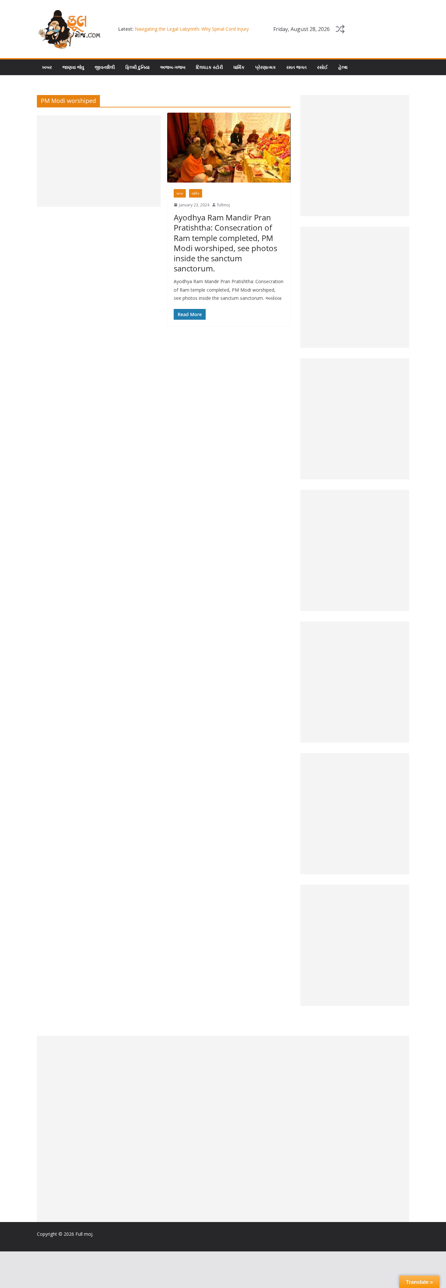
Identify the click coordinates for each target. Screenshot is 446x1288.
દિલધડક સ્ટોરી (209, 67)
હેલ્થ (343, 67)
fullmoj (223, 205)
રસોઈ (322, 67)
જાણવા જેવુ (73, 67)
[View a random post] (340, 29)
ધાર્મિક (239, 67)
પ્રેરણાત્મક (265, 67)
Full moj (83, 1234)
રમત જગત (296, 67)
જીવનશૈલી (105, 67)
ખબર (47, 67)
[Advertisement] (99, 161)
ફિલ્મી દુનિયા (137, 67)
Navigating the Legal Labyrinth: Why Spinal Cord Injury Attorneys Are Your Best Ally (192, 32)
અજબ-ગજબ (172, 67)
